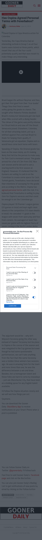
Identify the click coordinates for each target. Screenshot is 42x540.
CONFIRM (12, 306)
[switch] (34, 273)
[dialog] (21, 270)
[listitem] (21, 268)
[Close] (38, 232)
